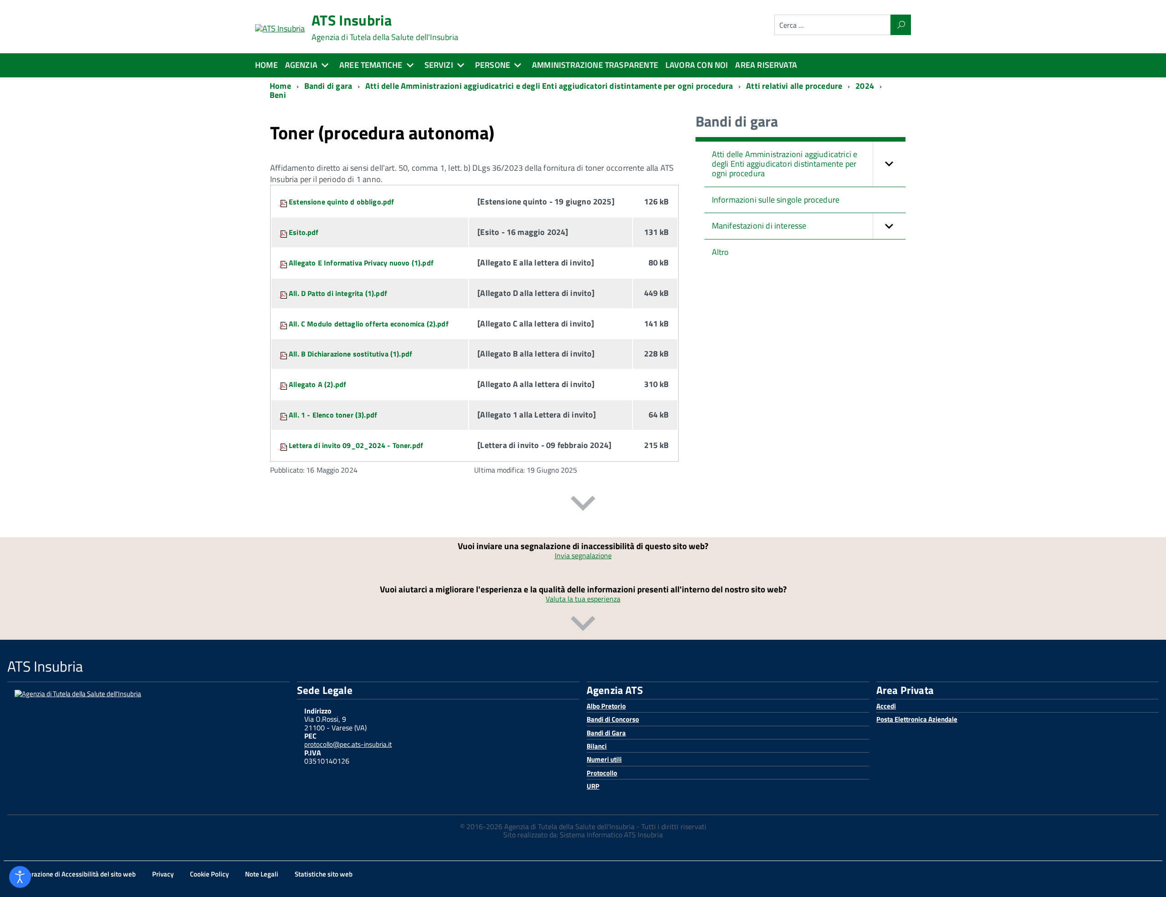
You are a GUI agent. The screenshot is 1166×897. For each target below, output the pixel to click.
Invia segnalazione (583, 555)
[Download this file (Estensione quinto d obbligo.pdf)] (284, 201)
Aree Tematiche (371, 65)
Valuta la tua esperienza (583, 598)
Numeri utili (604, 759)
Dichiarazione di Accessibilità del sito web (74, 874)
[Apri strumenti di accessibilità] (20, 877)
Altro (720, 252)
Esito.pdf (304, 232)
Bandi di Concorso (613, 719)
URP (593, 786)
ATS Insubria (385, 27)
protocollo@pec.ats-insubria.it (348, 744)
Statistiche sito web (324, 874)
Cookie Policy (209, 874)
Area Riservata (766, 65)
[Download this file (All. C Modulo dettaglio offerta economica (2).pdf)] (284, 323)
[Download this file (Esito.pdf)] (284, 232)
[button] (889, 164)
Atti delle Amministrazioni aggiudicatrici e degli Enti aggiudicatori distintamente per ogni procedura (785, 163)
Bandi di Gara (606, 733)
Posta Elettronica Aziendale (916, 719)
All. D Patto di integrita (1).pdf (338, 293)
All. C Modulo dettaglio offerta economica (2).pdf (369, 323)
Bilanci (597, 746)
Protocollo (602, 773)
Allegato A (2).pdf (317, 384)
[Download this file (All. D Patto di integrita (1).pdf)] (284, 293)
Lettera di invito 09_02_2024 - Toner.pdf (356, 445)
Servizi (438, 65)
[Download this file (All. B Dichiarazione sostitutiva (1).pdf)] (284, 353)
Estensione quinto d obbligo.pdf (341, 201)
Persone (492, 65)
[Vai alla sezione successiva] (583, 505)
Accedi (886, 706)
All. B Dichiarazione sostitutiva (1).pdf (350, 353)
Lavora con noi (696, 65)
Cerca (900, 25)
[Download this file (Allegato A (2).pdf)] (284, 384)
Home (266, 65)
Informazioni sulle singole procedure (775, 200)
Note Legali (261, 874)
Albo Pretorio (606, 706)
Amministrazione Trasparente (595, 65)
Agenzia (301, 65)
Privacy (163, 874)
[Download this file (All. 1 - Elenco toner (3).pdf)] (284, 414)
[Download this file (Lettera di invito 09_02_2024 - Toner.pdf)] (284, 445)
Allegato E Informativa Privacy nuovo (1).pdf (361, 262)
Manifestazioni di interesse (759, 225)
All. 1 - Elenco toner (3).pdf (333, 414)
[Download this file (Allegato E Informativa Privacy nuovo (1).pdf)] (284, 262)
